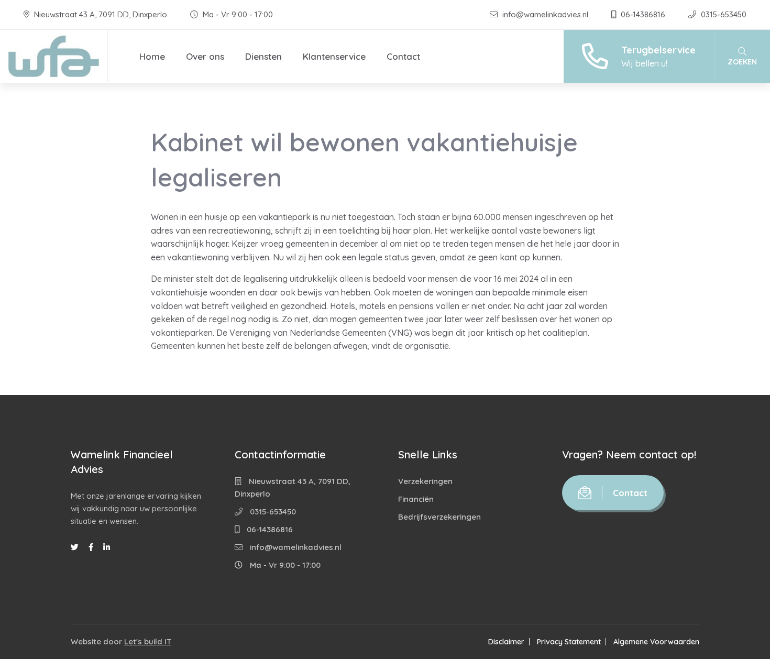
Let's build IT (147, 641)
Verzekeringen (425, 481)
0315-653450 (722, 14)
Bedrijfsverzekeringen (439, 517)
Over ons (205, 56)
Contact (403, 56)
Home (152, 56)
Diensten (263, 56)
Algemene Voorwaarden (656, 641)
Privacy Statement (569, 641)
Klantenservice (334, 56)
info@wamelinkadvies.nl (545, 14)
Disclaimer (506, 641)
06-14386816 (643, 14)
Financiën (416, 499)
